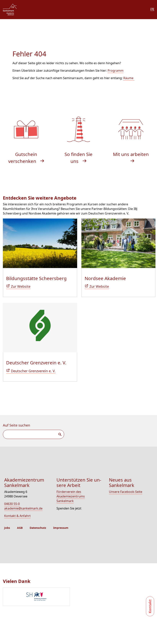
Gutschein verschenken (22, 157)
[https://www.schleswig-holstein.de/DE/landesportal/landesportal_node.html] (80, 597)
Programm (115, 70)
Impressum (60, 528)
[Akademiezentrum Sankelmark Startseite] (10, 9)
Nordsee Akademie (105, 278)
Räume (128, 78)
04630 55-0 (12, 504)
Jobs (7, 528)
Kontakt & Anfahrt (17, 516)
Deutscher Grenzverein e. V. (36, 362)
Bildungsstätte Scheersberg (36, 278)
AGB (20, 528)
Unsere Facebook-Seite (125, 492)
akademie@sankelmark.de (23, 508)
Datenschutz (38, 528)
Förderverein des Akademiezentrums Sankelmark (70, 496)
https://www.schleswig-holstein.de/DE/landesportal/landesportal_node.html (36, 596)
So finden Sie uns (78, 157)
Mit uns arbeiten (131, 154)
